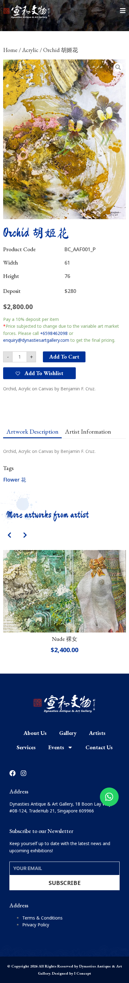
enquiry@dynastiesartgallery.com (36, 340)
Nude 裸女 (64, 638)
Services (26, 747)
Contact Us (99, 747)
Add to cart (64, 356)
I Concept (82, 973)
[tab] (32, 431)
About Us (35, 732)
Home (10, 50)
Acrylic (30, 50)
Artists (97, 732)
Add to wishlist (43, 373)
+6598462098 (54, 333)
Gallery (67, 732)
